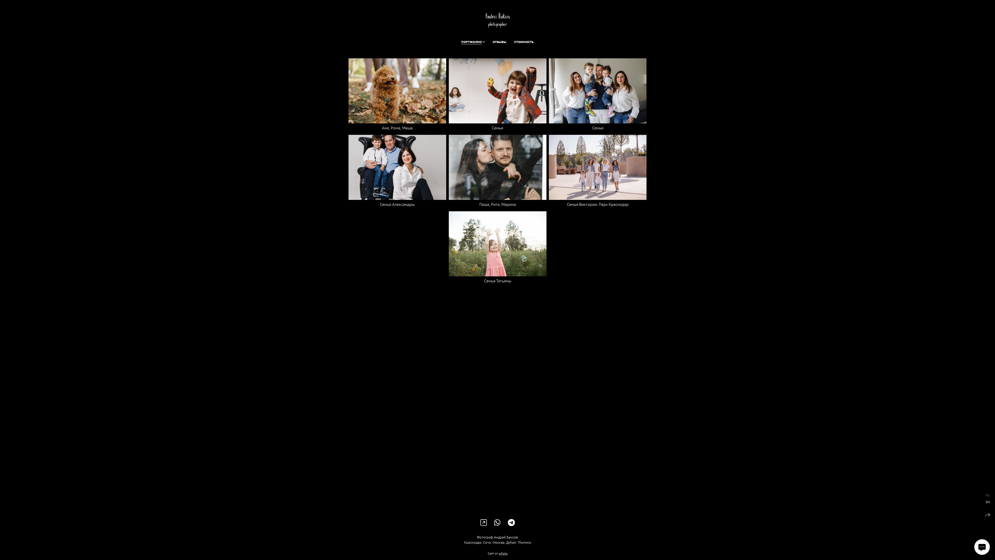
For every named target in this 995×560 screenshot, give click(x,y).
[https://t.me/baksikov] (511, 522)
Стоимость (524, 42)
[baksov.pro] (497, 20)
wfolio (503, 553)
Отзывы (499, 42)
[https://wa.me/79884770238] (497, 522)
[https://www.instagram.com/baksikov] (483, 522)
